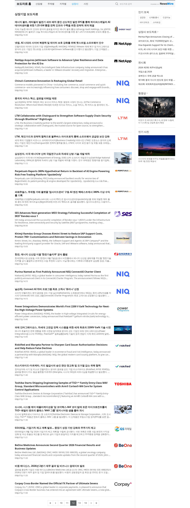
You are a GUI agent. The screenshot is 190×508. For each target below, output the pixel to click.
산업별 (39, 3)
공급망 (142, 17)
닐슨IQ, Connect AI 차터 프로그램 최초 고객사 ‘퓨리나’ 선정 (47, 289)
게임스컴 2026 (145, 71)
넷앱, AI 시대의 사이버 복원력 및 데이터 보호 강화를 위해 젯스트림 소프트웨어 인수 (59, 42)
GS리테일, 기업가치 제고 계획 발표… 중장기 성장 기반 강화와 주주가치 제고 (55, 427)
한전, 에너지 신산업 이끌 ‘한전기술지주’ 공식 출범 (41, 254)
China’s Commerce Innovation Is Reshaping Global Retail (48, 80)
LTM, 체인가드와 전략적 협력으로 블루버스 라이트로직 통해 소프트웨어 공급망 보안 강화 (62, 136)
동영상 (142, 93)
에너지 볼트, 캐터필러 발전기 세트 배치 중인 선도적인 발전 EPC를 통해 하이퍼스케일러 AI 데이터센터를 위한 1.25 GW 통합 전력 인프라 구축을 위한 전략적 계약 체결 (62, 23)
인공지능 (166, 17)
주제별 (51, 3)
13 (80, 503)
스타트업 (156, 22)
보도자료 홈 (24, 3)
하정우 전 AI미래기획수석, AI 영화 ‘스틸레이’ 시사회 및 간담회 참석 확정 (156, 121)
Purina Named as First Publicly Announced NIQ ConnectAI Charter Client (58, 271)
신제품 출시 (154, 17)
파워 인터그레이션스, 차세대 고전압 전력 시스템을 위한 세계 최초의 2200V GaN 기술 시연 (63, 327)
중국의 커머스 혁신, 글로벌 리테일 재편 (36, 98)
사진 (86, 3)
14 (86, 503)
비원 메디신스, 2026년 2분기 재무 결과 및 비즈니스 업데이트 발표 (50, 466)
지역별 (63, 3)
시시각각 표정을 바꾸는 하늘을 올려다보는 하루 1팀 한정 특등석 (156, 160)
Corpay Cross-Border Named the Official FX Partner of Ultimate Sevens (56, 483)
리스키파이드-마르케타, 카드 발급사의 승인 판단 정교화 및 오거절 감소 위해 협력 (58, 365)
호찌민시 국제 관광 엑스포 (150, 75)
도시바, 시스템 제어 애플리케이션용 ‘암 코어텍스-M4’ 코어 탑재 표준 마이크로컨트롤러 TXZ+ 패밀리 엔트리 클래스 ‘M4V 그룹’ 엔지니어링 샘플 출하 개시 (61, 408)
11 (68, 503)
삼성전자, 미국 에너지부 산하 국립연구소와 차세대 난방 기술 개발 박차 (52, 153)
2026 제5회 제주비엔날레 (150, 67)
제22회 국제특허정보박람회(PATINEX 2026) (158, 84)
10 (62, 503)
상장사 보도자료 (147, 32)
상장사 (75, 3)
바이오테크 (144, 22)
